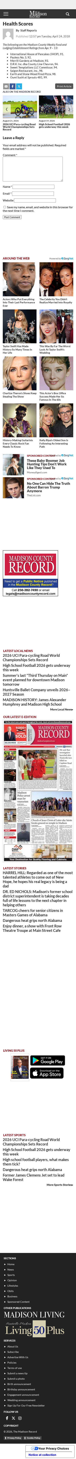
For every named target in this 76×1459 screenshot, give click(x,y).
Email (7, 193)
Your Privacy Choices (53, 1448)
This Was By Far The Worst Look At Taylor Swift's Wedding (54, 349)
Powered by (55, 455)
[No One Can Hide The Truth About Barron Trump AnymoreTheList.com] (13, 487)
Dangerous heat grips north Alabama (32, 920)
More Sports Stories (59, 1184)
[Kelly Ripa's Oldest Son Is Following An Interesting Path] (56, 420)
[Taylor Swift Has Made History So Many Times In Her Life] (20, 326)
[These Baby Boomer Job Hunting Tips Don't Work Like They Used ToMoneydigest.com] (13, 464)
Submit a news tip (17, 1373)
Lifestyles (12, 1285)
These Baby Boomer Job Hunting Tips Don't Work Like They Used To (47, 466)
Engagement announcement (23, 1394)
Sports (11, 1274)
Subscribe (13, 1351)
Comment (10, 155)
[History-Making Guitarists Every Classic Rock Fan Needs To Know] (20, 420)
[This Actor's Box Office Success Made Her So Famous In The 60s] (56, 373)
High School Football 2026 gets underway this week (54, 125)
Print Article (64, 86)
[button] (67, 14)
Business (12, 1296)
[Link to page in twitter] (19, 86)
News (10, 1269)
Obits (10, 1291)
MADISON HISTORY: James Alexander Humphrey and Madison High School (34, 702)
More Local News (61, 709)
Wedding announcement (21, 1400)
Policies (11, 1362)
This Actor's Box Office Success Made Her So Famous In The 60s (52, 396)
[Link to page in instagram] (20, 1418)
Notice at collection (42, 1455)
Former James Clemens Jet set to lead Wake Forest (33, 1177)
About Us (12, 1346)
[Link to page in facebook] (12, 86)
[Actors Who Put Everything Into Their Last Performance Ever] (20, 279)
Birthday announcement (21, 1389)
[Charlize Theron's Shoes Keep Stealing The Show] (20, 373)
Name (7, 186)
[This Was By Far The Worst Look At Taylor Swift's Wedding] (56, 326)
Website (8, 200)
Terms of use (14, 1367)
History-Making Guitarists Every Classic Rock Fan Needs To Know (18, 443)
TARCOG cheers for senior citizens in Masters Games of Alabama (33, 912)
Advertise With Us (17, 1357)
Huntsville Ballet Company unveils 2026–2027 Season (36, 692)
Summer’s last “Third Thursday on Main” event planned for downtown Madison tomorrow (35, 679)
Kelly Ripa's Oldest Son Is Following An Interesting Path (53, 443)
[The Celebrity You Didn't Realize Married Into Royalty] (56, 279)
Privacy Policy (14, 1438)
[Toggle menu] (6, 13)
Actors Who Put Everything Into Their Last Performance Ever (19, 302)
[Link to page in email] (6, 86)
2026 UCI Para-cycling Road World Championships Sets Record (19, 127)
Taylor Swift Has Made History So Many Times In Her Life (17, 349)
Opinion (12, 1280)
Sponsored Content (18, 1301)
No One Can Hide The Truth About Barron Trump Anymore (48, 489)
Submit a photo (16, 1378)
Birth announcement (19, 1384)
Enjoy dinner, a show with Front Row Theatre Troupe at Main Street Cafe (32, 928)
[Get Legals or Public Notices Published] (30, 595)
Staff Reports (28, 30)
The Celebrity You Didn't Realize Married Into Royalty (55, 301)
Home (10, 1264)
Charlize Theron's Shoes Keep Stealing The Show (20, 395)
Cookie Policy (33, 1438)
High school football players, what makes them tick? (36, 1161)
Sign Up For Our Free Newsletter (26, 1405)
